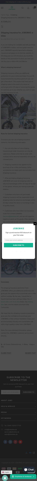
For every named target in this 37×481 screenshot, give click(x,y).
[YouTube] (24, 251)
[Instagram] (16, 251)
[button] (6, 472)
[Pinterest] (20, 251)
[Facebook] (12, 251)
